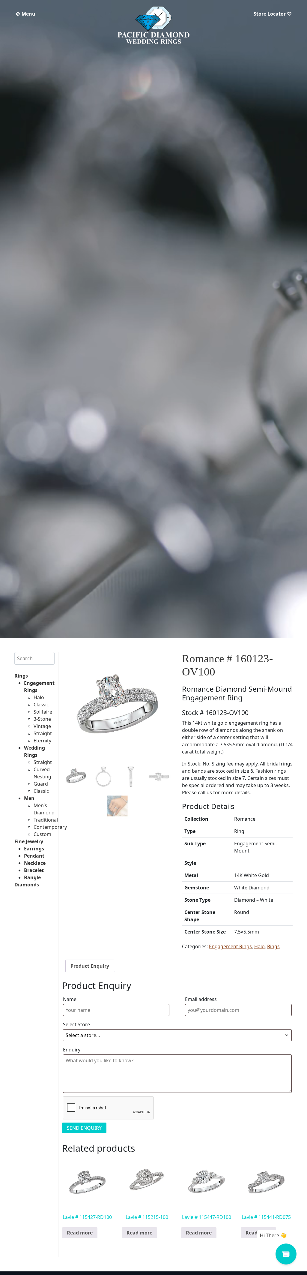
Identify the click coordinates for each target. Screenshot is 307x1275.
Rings (21, 675)
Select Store (76, 1024)
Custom (42, 834)
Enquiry (71, 1049)
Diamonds (26, 884)
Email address (201, 999)
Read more (80, 1232)
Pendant (34, 856)
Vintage (42, 726)
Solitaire (43, 711)
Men (29, 798)
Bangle (32, 877)
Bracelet (34, 870)
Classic (41, 704)
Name (69, 999)
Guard (41, 783)
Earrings (34, 848)
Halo (39, 697)
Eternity (42, 740)
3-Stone (42, 719)
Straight (43, 733)
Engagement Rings (230, 946)
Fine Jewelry (28, 841)
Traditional (46, 819)
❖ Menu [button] (25, 14)
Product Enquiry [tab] (89, 966)
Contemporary (50, 827)
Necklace (35, 863)
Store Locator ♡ (273, 14)
